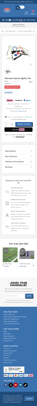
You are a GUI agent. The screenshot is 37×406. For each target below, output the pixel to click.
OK (30, 296)
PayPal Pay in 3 (8, 341)
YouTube (15, 385)
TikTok (25, 385)
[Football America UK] (7, 10)
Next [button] (33, 265)
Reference (7, 83)
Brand (6, 81)
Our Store (7, 355)
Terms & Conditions (10, 360)
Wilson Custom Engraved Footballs (15, 317)
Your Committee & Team (12, 323)
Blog (5, 331)
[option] (10, 257)
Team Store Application (11, 319)
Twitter (11, 385)
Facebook (6, 385)
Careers (6, 358)
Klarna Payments (9, 336)
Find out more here (15, 402)
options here (22, 195)
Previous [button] (3, 265)
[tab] (18, 151)
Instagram (20, 385)
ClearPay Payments (10, 338)
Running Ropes (7, 264)
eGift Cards (7, 334)
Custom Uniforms (9, 314)
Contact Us (7, 348)
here (21, 219)
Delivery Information (10, 351)
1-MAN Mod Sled (24, 264)
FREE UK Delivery (18, 25)
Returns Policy (8, 353)
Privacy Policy (8, 362)
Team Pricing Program (11, 321)
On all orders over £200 (18, 26)
